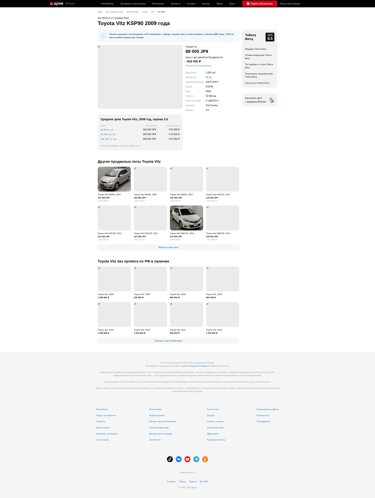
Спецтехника (102, 440)
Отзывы (191, 3)
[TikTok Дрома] (170, 459)
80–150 (108, 134)
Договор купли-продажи (160, 434)
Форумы (211, 415)
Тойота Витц (250, 37)
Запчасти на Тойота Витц (257, 83)
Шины (220, 3)
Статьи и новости (215, 421)
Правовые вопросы (216, 440)
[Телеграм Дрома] (196, 459)
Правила (193, 481)
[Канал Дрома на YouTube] (187, 459)
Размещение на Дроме (267, 409)
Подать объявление (105, 415)
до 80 (107, 129)
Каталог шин (213, 409)
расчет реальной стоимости (195, 366)
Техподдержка (263, 421)
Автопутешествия (215, 427)
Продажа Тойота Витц (255, 49)
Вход (290, 3)
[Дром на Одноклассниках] (205, 459)
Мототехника (155, 409)
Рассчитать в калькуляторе (198, 65)
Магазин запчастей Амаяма (162, 421)
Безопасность (263, 415)
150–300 (108, 139)
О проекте (171, 481)
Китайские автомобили (107, 434)
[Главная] (56, 3)
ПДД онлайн (213, 434)
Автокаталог (155, 440)
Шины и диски (103, 427)
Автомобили (107, 3)
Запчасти (175, 3)
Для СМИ (204, 481)
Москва (71, 3)
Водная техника (157, 415)
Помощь (182, 481)
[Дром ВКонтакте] (179, 459)
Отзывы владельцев (158, 427)
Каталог (206, 3)
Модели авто (186, 472)
